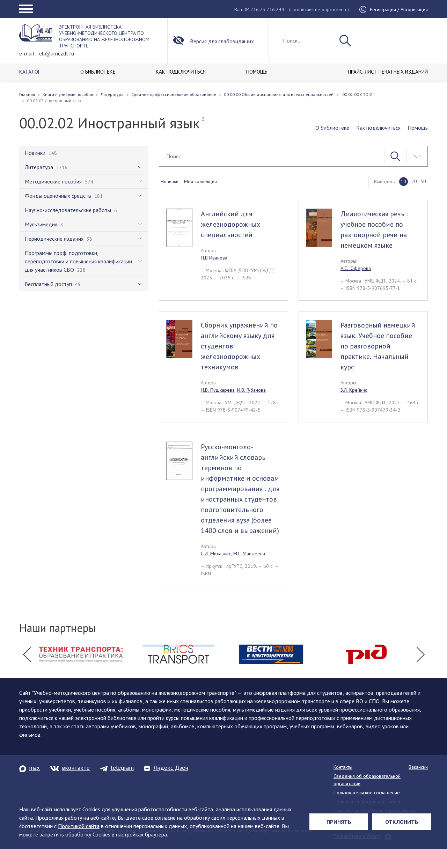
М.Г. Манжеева (249, 553)
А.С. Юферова (355, 268)
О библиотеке (332, 127)
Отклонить (401, 821)
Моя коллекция (200, 181)
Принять (339, 821)
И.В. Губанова (251, 390)
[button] (26, 654)
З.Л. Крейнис (353, 390)
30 (423, 181)
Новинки (169, 181)
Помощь (418, 127)
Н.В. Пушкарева (218, 390)
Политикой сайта (79, 825)
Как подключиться (378, 127)
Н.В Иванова (214, 258)
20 (414, 181)
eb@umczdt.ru (56, 53)
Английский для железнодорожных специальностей (230, 224)
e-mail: (27, 53)
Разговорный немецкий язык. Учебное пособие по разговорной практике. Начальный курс (377, 346)
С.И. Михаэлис (216, 553)
